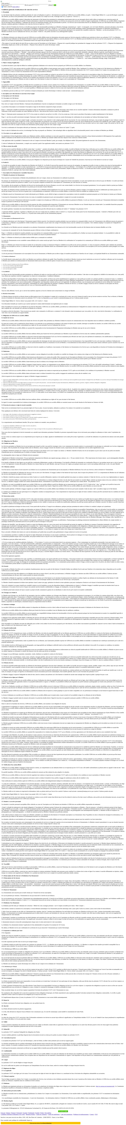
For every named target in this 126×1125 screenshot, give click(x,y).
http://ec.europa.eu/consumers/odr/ (105, 1086)
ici (50, 298)
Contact (92, 1114)
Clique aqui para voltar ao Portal (40, 1123)
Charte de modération (54, 1114)
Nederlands (31, 1113)
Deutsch (13, 1113)
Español (25, 1113)
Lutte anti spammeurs (67, 1114)
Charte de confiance (41, 1114)
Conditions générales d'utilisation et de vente (13, 1114)
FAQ (96, 1114)
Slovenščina (48, 1113)
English (37, 1113)
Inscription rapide (63, 1111)
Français (3, 1113)
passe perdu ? (16, 6)
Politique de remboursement (81, 1114)
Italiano (8, 1113)
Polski (42, 1113)
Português (19, 1113)
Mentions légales (30, 1114)
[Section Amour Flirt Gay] (51, 5)
